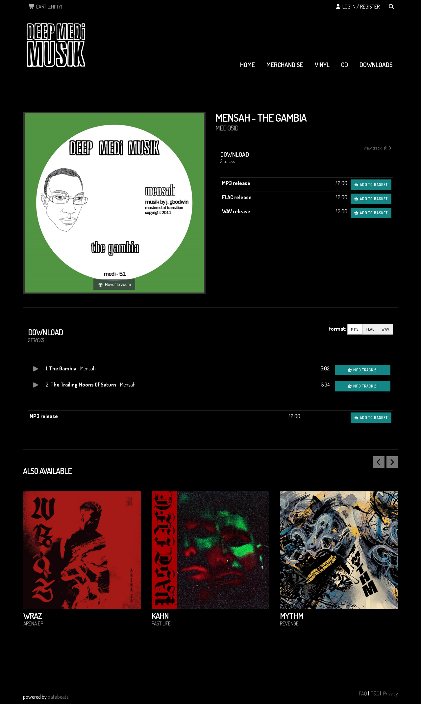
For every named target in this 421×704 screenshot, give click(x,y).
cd (344, 64)
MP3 (355, 329)
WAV (385, 329)
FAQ (363, 693)
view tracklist (375, 148)
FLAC (370, 329)
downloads (376, 64)
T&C (375, 693)
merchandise (284, 64)
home (247, 64)
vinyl (322, 64)
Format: (337, 328)
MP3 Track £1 (365, 369)
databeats (58, 696)
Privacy (390, 693)
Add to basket (373, 184)
